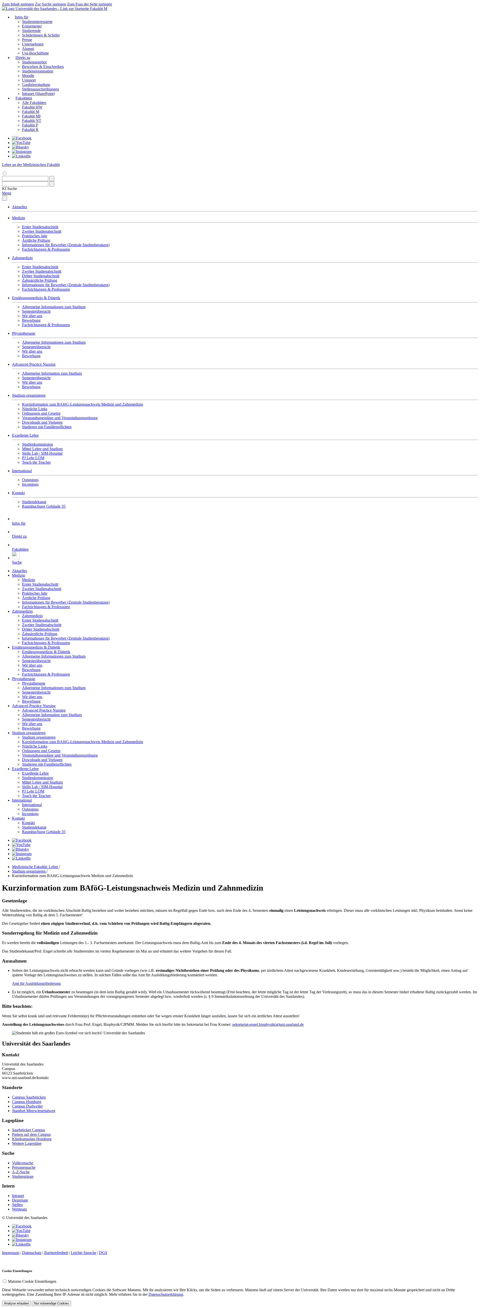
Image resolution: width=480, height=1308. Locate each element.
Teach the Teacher (36, 462)
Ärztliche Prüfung (36, 240)
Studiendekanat (34, 502)
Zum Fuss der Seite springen (89, 4)
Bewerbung (31, 320)
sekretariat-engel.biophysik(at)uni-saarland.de (268, 1024)
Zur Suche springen (50, 4)
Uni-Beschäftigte (35, 53)
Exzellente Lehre (25, 435)
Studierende (31, 30)
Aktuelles (19, 207)
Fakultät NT (31, 120)
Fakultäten (24, 98)
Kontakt (18, 493)
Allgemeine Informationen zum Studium (54, 307)
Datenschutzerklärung (165, 1294)
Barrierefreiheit (56, 1253)
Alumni (28, 48)
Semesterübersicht (36, 311)
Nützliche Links (34, 409)
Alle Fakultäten (34, 102)
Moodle (28, 75)
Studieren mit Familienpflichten (47, 427)
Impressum (10, 1253)
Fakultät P (30, 125)
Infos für (21, 17)
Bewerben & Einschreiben (43, 66)
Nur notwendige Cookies (51, 1303)
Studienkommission (37, 444)
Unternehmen (33, 44)
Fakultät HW (32, 107)
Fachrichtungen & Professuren (46, 249)
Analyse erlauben (16, 1303)
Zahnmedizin (22, 258)
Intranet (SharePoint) (38, 93)
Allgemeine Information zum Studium (52, 373)
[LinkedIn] (21, 156)
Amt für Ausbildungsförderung (36, 983)
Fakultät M (98, 8)
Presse (27, 39)
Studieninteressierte (37, 21)
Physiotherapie (23, 333)
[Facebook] (22, 138)
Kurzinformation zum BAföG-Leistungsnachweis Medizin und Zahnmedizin (82, 404)
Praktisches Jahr (34, 236)
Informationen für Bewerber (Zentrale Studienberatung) (66, 245)
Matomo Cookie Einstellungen (32, 1281)
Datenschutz (32, 1253)
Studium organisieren (29, 395)
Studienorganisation (37, 71)
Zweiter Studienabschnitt (41, 231)
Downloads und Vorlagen (42, 422)
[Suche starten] (51, 178)
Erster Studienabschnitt (40, 227)
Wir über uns (32, 316)
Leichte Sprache (83, 1253)
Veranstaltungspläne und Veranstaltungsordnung (60, 418)
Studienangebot (34, 62)
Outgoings (30, 480)
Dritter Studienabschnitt (40, 276)
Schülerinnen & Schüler (41, 35)
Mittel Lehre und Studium (42, 449)
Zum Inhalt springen (18, 4)
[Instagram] (22, 151)
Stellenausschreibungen (40, 89)
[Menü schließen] (4, 198)
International (22, 471)
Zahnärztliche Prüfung (39, 280)
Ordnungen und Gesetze (41, 413)
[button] (9, 188)
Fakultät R (30, 129)
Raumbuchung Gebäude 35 (44, 506)
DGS (103, 1253)
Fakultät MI (31, 116)
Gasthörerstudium (36, 84)
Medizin (18, 218)
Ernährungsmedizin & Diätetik (36, 298)
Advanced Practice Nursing (34, 364)
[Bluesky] (20, 147)
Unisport (29, 80)
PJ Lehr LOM (33, 458)
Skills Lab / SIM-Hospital (42, 453)
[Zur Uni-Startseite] (46, 8)
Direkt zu (23, 57)
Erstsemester (32, 26)
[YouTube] (21, 142)
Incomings (30, 484)
